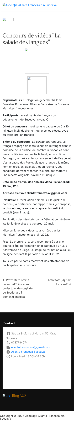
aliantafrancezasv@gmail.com (30, 347)
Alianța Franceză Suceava (28, 351)
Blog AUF (19, 395)
